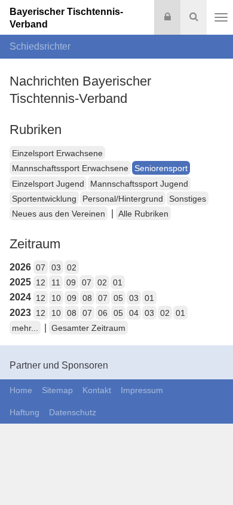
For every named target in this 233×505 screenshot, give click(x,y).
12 (40, 282)
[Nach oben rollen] (209, 471)
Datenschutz (72, 412)
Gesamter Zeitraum (88, 328)
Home (21, 390)
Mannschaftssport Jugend (139, 183)
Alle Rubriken (143, 213)
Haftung (24, 412)
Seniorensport (161, 168)
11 (55, 282)
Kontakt (96, 390)
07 (40, 267)
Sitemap (57, 390)
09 (71, 282)
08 (87, 298)
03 (56, 267)
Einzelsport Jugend (48, 183)
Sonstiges (187, 198)
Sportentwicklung (44, 198)
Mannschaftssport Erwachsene (70, 168)
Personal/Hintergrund (122, 198)
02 (71, 267)
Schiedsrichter (40, 46)
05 (118, 298)
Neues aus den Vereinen (58, 213)
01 (117, 282)
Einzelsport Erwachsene (57, 153)
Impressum (142, 390)
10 (56, 298)
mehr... (25, 328)
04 (134, 313)
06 (103, 313)
